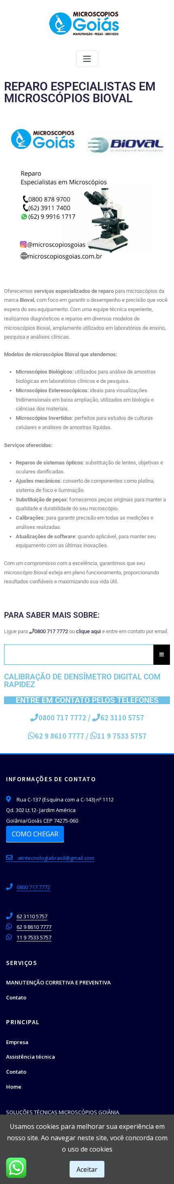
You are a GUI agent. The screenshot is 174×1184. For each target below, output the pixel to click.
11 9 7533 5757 (34, 937)
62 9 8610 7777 (59, 736)
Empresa (17, 1042)
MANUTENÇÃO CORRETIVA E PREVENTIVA (58, 982)
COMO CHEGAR (35, 833)
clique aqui (88, 631)
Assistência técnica (30, 1056)
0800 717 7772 (51, 631)
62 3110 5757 (122, 717)
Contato (16, 997)
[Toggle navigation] (87, 59)
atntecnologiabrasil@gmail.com (55, 858)
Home (13, 1086)
